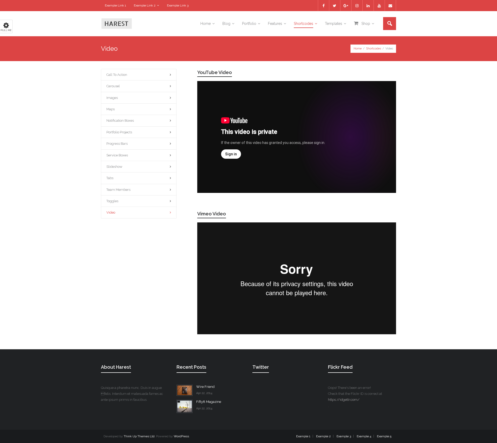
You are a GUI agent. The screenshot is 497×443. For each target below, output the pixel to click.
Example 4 (364, 436)
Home (358, 48)
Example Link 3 (177, 5)
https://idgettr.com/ (344, 400)
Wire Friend (205, 387)
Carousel (113, 86)
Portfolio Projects (119, 132)
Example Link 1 (115, 5)
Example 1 (303, 436)
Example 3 (344, 436)
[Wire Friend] (185, 390)
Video (110, 212)
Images (112, 98)
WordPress (181, 436)
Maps (110, 109)
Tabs (109, 178)
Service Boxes (117, 155)
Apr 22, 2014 (204, 393)
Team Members (118, 190)
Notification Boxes (120, 120)
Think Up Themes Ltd (139, 436)
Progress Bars (117, 144)
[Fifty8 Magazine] (185, 406)
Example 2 (323, 436)
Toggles (112, 201)
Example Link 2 (145, 5)
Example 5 (384, 436)
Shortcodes (373, 48)
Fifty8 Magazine (208, 402)
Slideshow (114, 167)
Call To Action (116, 75)
